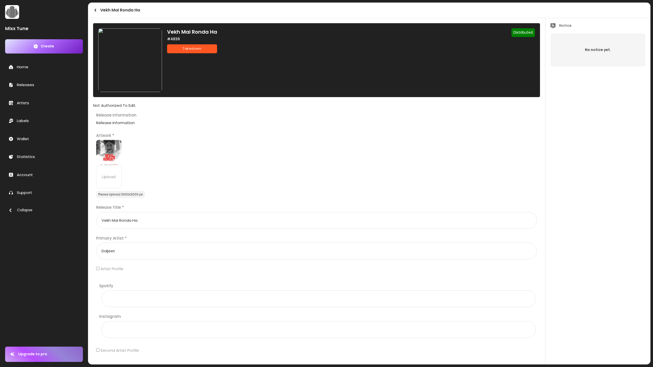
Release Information (116, 115)
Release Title (110, 207)
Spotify (106, 286)
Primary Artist (111, 238)
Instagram (110, 316)
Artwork (105, 135)
